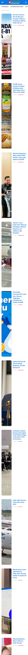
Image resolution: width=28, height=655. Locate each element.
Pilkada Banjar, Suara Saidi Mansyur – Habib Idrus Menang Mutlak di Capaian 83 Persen (19, 573)
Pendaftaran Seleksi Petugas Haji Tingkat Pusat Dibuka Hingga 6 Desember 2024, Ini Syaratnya (19, 435)
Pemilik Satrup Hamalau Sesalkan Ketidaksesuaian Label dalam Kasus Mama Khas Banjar (19, 88)
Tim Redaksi (5, 6)
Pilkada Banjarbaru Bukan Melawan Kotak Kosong (19, 641)
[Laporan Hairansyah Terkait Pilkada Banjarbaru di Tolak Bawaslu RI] (6, 393)
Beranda (3, 10)
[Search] (26, 2)
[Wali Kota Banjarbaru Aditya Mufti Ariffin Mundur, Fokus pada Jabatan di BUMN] (6, 185)
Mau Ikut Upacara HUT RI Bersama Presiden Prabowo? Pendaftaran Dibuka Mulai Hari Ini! (19, 19)
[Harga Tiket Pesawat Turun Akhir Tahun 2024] (6, 532)
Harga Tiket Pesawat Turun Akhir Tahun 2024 (19, 502)
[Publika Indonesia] (14, 2)
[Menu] (2, 2)
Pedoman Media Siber (17, 6)
